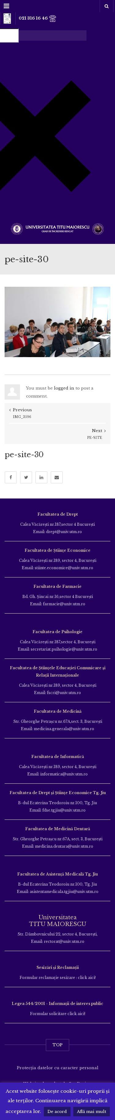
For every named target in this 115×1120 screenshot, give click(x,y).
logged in (64, 388)
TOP (57, 1044)
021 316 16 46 (34, 18)
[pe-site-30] (57, 321)
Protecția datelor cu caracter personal (57, 1067)
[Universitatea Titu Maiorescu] (57, 228)
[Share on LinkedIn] (41, 477)
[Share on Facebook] (11, 477)
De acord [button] (57, 1111)
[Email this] (57, 477)
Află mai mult (91, 1111)
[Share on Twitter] (26, 477)
